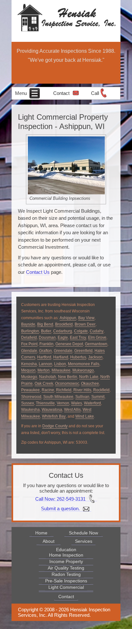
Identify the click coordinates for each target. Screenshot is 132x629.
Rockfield (101, 390)
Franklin (46, 344)
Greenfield (83, 350)
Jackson (95, 357)
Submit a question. (61, 508)
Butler (46, 331)
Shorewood (31, 396)
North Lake (88, 377)
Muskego (29, 377)
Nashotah (47, 377)
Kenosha (29, 364)
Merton (43, 370)
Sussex (27, 403)
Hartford (44, 357)
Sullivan (82, 396)
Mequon (28, 370)
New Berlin (67, 377)
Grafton (45, 350)
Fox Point (29, 344)
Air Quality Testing (66, 567)
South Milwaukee (58, 396)
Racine (48, 390)
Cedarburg (62, 331)
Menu (21, 93)
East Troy (78, 337)
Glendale (29, 350)
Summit (97, 396)
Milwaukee (61, 370)
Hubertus (78, 357)
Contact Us (38, 272)
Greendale (63, 350)
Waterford (92, 403)
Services (83, 541)
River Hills (82, 390)
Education (66, 549)
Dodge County (55, 426)
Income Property (66, 561)
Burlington (30, 331)
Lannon (45, 364)
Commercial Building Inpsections (59, 198)
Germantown (96, 344)
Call (95, 93)
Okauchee (90, 383)
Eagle (63, 337)
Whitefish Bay (54, 416)
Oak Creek (44, 383)
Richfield (63, 390)
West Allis (72, 409)
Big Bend (45, 324)
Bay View (86, 318)
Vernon (63, 403)
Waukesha (30, 409)
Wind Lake (84, 416)
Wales (76, 403)
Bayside (28, 324)
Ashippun (68, 318)
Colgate (81, 331)
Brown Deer (85, 324)
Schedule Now (83, 532)
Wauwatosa (52, 409)
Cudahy (96, 331)
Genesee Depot (69, 344)
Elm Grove (97, 337)
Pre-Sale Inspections (66, 580)
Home (41, 532)
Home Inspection (66, 555)
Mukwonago (83, 370)
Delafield (29, 337)
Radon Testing (66, 574)
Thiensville (45, 403)
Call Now (44, 498)
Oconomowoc (67, 383)
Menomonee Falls (83, 364)
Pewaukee (30, 390)
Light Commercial (66, 587)
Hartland (60, 357)
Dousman (47, 337)
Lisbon (60, 364)
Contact (61, 93)
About (48, 541)
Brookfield (64, 324)
